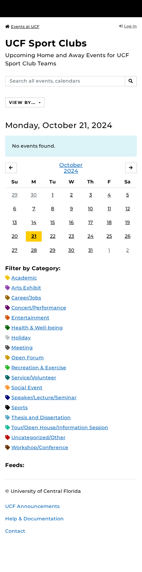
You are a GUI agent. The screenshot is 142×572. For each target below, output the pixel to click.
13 (14, 222)
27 (15, 250)
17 (90, 222)
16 (71, 222)
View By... (23, 102)
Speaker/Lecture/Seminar (44, 397)
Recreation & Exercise (38, 367)
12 (127, 208)
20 (15, 236)
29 (15, 195)
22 (52, 236)
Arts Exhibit (26, 288)
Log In (130, 26)
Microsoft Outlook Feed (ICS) (45, 465)
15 (52, 222)
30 (34, 195)
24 (91, 236)
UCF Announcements (32, 506)
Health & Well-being (37, 328)
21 (34, 236)
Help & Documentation (34, 519)
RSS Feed (56, 465)
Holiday (21, 338)
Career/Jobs (26, 298)
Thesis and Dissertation (41, 417)
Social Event (26, 387)
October (71, 165)
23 (71, 236)
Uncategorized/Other (38, 437)
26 (128, 236)
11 (109, 208)
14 (34, 222)
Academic (24, 278)
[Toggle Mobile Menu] (135, 8)
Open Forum (27, 357)
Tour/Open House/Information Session (59, 427)
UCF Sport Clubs (46, 43)
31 (90, 250)
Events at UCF (25, 26)
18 (109, 222)
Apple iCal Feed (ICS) (33, 465)
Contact (15, 531)
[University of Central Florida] (52, 8)
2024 (71, 171)
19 (127, 222)
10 (90, 208)
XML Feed (68, 465)
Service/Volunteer (33, 377)
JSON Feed (80, 465)
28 (34, 250)
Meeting (22, 348)
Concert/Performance (38, 308)
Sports (19, 407)
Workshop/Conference (39, 447)
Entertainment (30, 318)
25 (109, 236)
